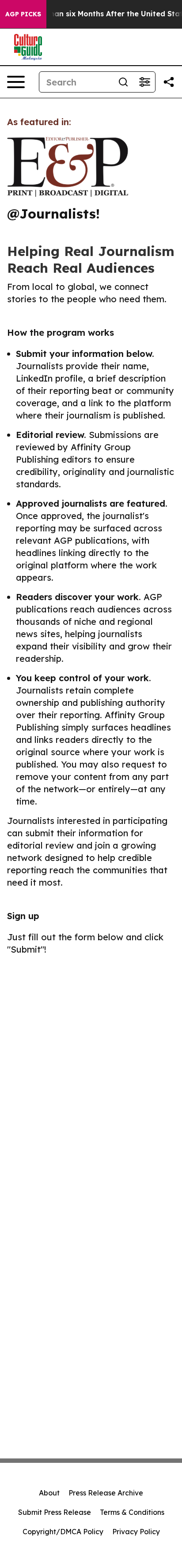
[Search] (123, 82)
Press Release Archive (105, 1492)
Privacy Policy (136, 1531)
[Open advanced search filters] (144, 82)
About (49, 1492)
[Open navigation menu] (16, 82)
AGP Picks (23, 14)
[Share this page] (169, 82)
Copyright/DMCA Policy (63, 1531)
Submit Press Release (54, 1512)
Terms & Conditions (132, 1512)
